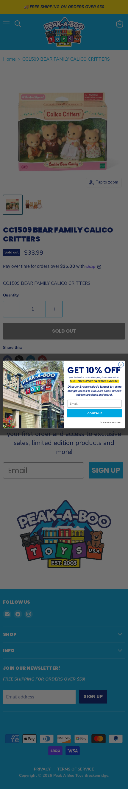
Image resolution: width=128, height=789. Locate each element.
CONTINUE (94, 413)
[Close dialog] (121, 364)
